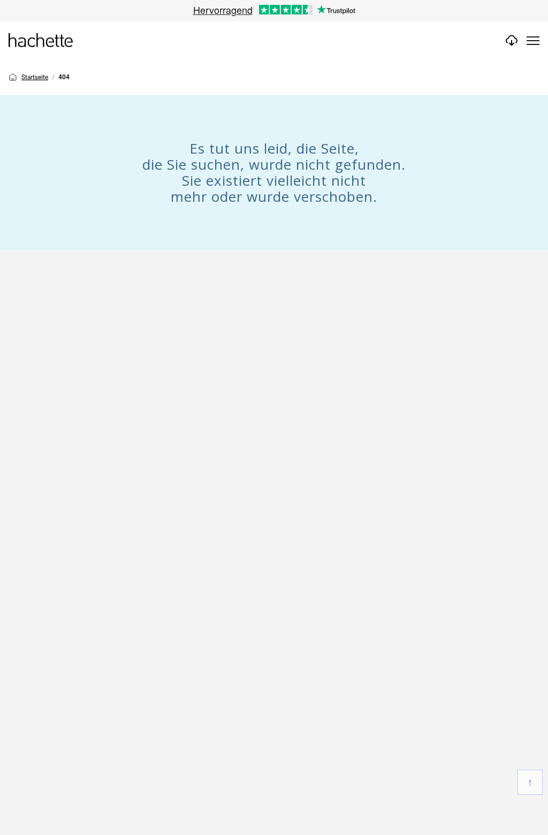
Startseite (34, 77)
